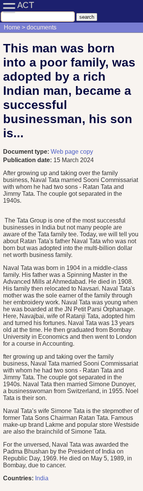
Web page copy (72, 151)
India (41, 478)
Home (12, 27)
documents (41, 27)
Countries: (18, 478)
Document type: (27, 151)
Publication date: (28, 160)
